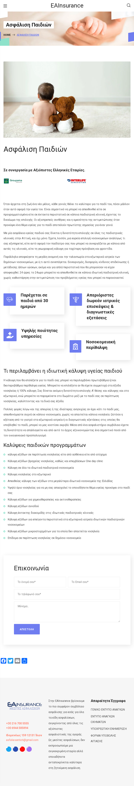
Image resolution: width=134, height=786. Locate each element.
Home (7, 35)
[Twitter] (8, 750)
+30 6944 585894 (17, 728)
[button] (129, 6)
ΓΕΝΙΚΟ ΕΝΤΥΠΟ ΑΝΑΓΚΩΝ (108, 709)
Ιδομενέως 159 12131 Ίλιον (24, 735)
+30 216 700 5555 (17, 723)
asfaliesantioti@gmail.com (22, 740)
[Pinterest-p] (22, 750)
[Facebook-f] (15, 750)
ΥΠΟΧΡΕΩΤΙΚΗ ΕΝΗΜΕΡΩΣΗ (109, 728)
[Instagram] (29, 750)
